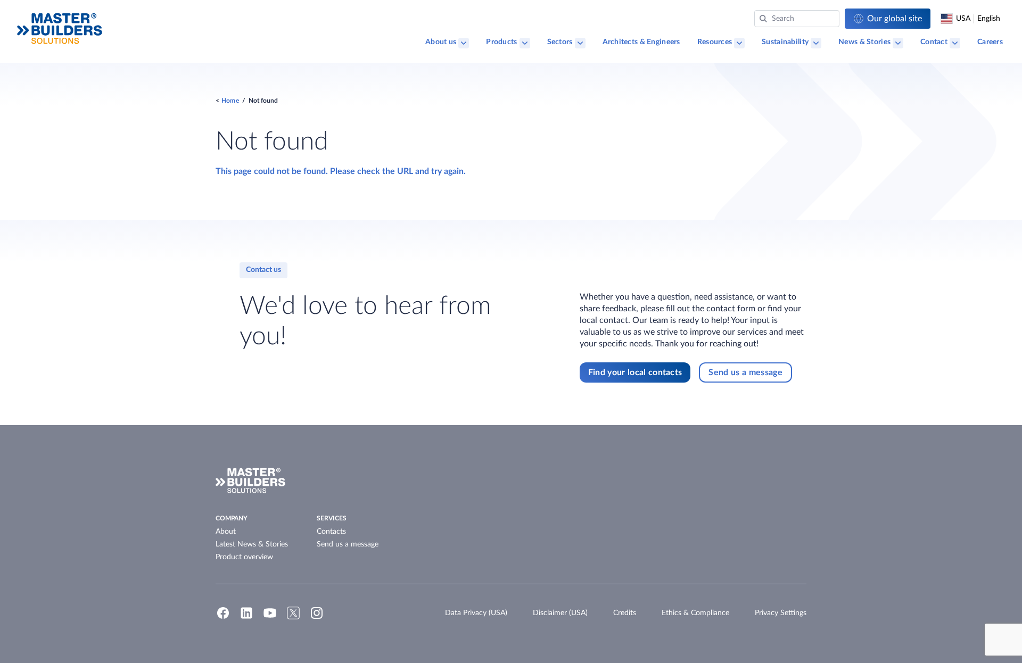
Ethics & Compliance (695, 613)
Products (501, 42)
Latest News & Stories (252, 544)
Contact (933, 42)
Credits (624, 613)
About (226, 531)
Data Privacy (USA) (476, 613)
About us (440, 42)
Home (230, 100)
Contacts (331, 531)
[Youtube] (269, 618)
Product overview (244, 557)
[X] (293, 618)
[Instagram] (316, 618)
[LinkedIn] (246, 618)
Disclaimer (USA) (560, 613)
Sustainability (785, 42)
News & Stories (864, 42)
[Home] (59, 28)
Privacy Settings (780, 613)
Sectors (560, 42)
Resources (714, 42)
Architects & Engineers (641, 42)
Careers (990, 42)
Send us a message (347, 544)
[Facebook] (223, 618)
